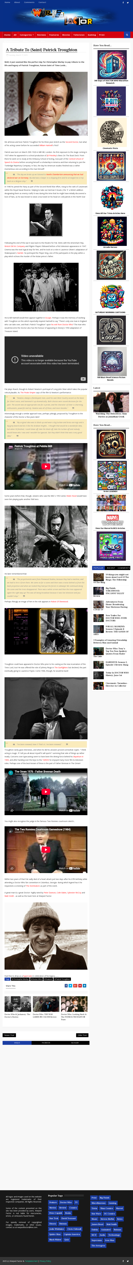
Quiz (66, 1239)
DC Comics (109, 1213)
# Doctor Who (36, 979)
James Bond (97, 1224)
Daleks (95, 1229)
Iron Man (109, 1240)
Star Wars (96, 1213)
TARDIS (45, 760)
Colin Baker (61, 892)
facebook (46, 1043)
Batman (63, 1223)
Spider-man (55, 1234)
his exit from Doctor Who (62, 324)
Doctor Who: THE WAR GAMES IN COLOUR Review (45, 1015)
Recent (111, 568)
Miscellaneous (12, 41)
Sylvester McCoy (74, 892)
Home (7, 2)
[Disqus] (46, 1079)
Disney (52, 1223)
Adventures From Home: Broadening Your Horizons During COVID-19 (110, 606)
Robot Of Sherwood (59, 601)
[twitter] (128, 3)
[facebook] (123, 3)
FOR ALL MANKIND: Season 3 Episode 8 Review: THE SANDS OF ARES (111, 630)
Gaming (92, 34)
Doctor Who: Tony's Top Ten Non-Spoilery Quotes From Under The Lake (110, 652)
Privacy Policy (45, 1261)
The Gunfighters (61, 667)
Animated (106, 1229)
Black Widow (55, 1239)
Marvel (119, 1208)
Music (94, 1219)
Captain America (72, 1234)
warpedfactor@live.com (27, 1227)
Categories (26, 34)
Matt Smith (9, 896)
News (26, 41)
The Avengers (98, 1245)
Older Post (82, 1035)
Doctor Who (38, 41)
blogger (75, 1043)
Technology (114, 1235)
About (17, 2)
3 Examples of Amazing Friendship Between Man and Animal (110, 641)
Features (54, 34)
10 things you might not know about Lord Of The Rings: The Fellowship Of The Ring (111, 578)
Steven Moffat (107, 1219)
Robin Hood (71, 496)
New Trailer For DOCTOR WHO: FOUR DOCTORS (116, 618)
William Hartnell (45, 145)
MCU (94, 1235)
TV (76, 1202)
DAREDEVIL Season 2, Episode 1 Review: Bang (117, 663)
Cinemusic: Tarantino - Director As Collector (117, 684)
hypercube (27, 976)
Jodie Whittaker (56, 1229)
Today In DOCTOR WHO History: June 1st (117, 674)
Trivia (94, 1208)
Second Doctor (72, 142)
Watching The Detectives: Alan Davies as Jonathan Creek (111, 415)
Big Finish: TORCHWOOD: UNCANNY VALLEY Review (108, 592)
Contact (42, 2)
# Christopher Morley (20, 979)
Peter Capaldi (55, 1213)
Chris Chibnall (74, 1229)
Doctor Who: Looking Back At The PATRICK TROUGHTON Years (74, 1017)
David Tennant (68, 1218)
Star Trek (53, 1218)
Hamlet (20, 253)
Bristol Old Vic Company (15, 246)
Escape (48, 318)
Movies (66, 34)
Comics (73, 1207)
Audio (102, 1235)
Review (62, 1207)
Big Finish (104, 1197)
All (15, 34)
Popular (98, 568)
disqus (17, 1043)
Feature (53, 1202)
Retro (119, 1219)
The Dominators (33, 886)
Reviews (41, 34)
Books (68, 1213)
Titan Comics (106, 1208)
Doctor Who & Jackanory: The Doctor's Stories (17, 1015)
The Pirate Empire (27, 392)
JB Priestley (51, 155)
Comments (29, 2)
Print (102, 34)
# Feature (48, 979)
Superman (97, 1240)
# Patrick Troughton (62, 979)
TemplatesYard (31, 1261)
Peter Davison (50, 892)
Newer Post (9, 1035)
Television (79, 34)
